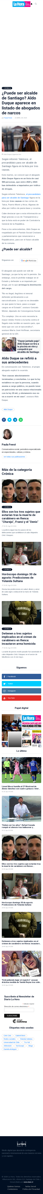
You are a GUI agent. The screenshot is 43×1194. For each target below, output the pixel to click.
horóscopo (20, 1046)
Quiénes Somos (13, 1186)
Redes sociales (10, 1039)
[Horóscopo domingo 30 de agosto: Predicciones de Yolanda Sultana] (21, 553)
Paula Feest (8, 118)
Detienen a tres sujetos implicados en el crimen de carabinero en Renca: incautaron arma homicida (19, 638)
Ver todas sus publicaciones (14, 457)
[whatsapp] (21, 420)
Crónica (7, 474)
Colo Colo (7, 1036)
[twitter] (9, 420)
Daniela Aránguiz (10, 1049)
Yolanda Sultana (26, 1039)
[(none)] (7, 434)
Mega (31, 1046)
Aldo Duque (8, 409)
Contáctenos (13, 1189)
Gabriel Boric (20, 1036)
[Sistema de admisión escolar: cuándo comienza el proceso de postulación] (15, 730)
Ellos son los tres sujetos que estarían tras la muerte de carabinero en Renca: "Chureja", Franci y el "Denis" (21, 516)
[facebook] (4, 420)
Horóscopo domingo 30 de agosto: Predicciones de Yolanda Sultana (19, 578)
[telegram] (15, 420)
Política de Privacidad (31, 1189)
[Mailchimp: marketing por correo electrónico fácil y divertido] (20, 1023)
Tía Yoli (27, 1042)
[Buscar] (36, 4)
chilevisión (8, 1046)
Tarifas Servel (30, 1186)
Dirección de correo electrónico (16, 1006)
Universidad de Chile (11, 1042)
